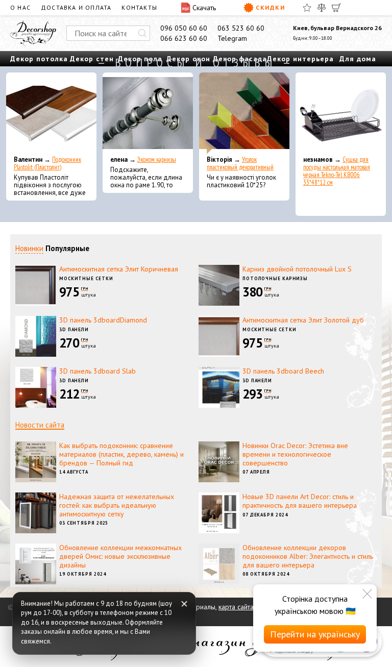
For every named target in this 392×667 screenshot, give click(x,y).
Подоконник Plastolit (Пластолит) (47, 163)
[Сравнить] (321, 8)
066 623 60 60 (183, 38)
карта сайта (236, 606)
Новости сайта (39, 425)
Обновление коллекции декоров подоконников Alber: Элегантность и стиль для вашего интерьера (307, 556)
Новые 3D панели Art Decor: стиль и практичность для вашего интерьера (299, 501)
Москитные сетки (86, 278)
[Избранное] (307, 8)
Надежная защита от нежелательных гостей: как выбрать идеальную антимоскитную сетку (116, 505)
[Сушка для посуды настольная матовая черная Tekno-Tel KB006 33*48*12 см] (341, 113)
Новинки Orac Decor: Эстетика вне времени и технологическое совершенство (295, 454)
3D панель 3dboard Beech (283, 371)
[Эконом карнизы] (148, 113)
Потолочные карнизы (275, 278)
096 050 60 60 (183, 28)
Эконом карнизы (156, 159)
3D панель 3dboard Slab (97, 371)
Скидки (270, 7)
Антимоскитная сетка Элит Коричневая (118, 269)
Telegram (232, 38)
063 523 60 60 (240, 28)
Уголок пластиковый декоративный (240, 163)
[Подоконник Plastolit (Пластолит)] (51, 113)
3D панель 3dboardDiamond (103, 320)
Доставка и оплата (76, 7)
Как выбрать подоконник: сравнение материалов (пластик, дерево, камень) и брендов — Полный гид (121, 454)
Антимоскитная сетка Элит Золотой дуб (303, 320)
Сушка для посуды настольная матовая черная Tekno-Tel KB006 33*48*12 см (336, 171)
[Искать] (142, 33)
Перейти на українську (315, 634)
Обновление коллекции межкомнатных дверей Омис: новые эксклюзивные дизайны (120, 556)
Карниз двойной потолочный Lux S (297, 269)
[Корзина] (336, 8)
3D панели (74, 329)
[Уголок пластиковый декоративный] (244, 113)
